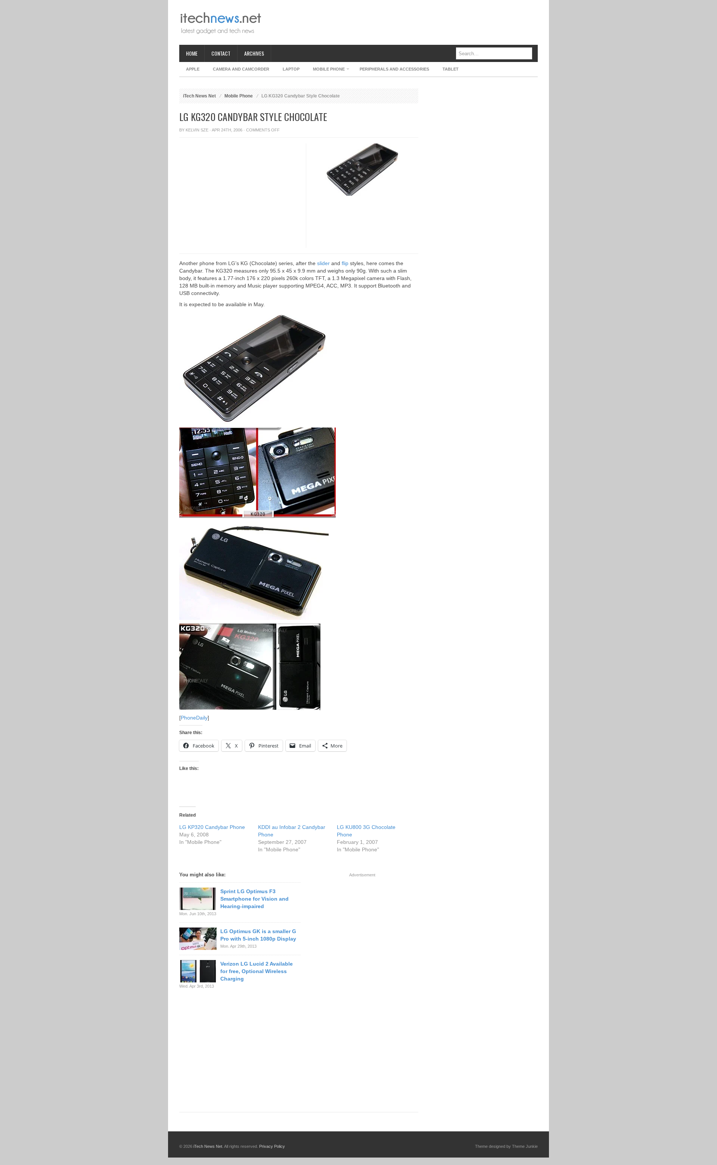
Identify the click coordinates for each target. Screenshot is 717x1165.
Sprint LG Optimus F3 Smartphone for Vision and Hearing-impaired (254, 898)
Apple (192, 69)
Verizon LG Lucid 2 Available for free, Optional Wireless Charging (256, 971)
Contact (220, 53)
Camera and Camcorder (241, 69)
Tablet (451, 69)
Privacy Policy (272, 1146)
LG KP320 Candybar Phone (212, 827)
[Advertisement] (402, 22)
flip (345, 263)
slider (323, 263)
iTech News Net (199, 96)
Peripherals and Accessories (394, 69)
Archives (254, 53)
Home (192, 53)
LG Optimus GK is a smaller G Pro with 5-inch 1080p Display (258, 935)
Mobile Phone (325, 70)
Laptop (291, 69)
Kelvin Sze (197, 130)
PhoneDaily (194, 718)
